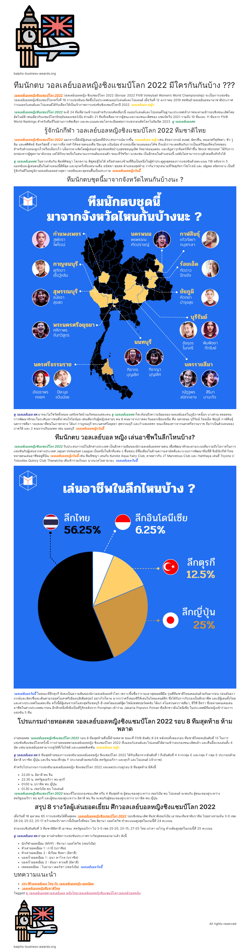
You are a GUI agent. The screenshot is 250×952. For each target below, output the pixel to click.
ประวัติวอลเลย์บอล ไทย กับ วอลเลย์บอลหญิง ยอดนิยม (57, 884)
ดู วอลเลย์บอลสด (37, 893)
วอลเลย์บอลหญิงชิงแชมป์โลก (98, 893)
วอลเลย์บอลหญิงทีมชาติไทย (40, 888)
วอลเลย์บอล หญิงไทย (63, 893)
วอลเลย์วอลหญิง (129, 893)
